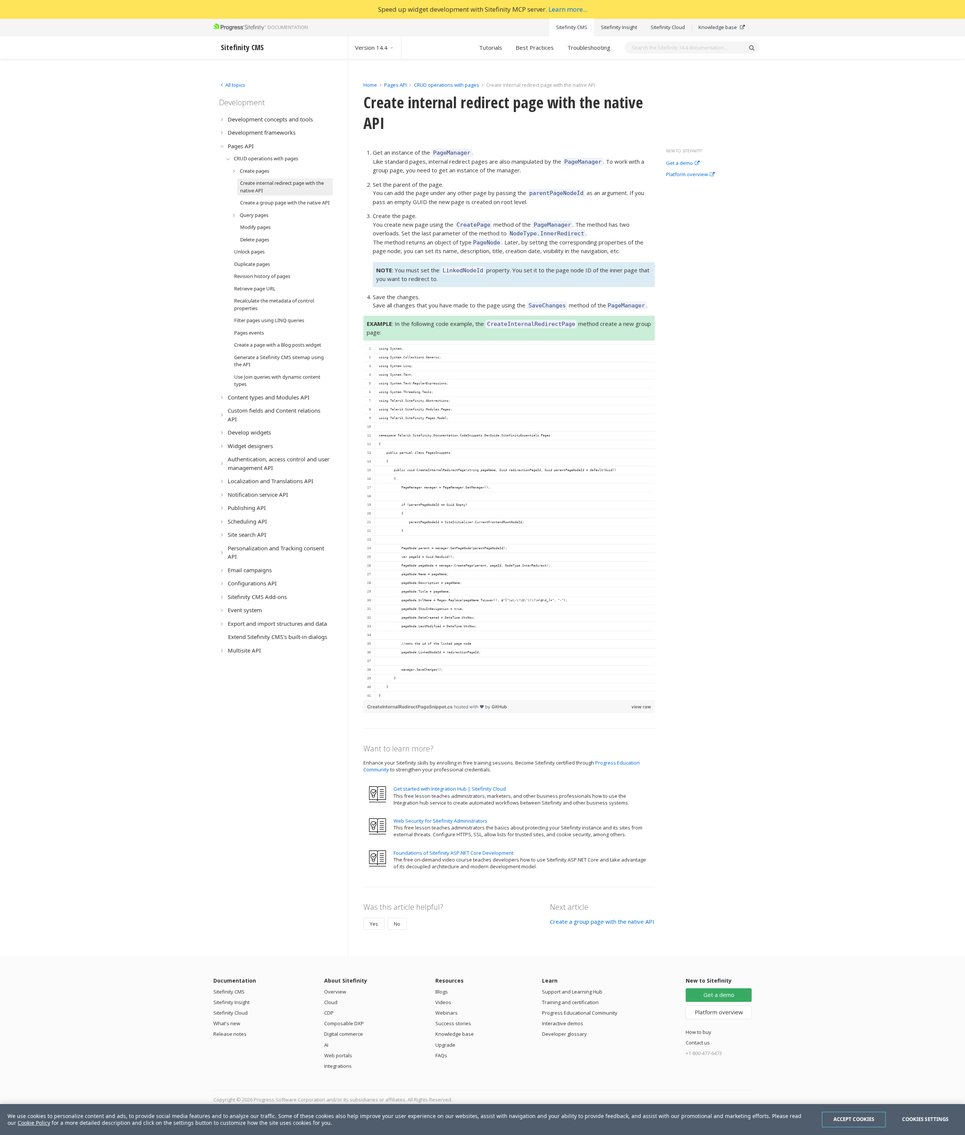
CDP (329, 1012)
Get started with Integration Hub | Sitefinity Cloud (450, 788)
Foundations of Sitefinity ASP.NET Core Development (453, 852)
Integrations (338, 1066)
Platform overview (687, 175)
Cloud (330, 1002)
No (397, 923)
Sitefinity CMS (571, 27)
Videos (443, 1002)
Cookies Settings (925, 1119)
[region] (509, 522)
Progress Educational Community (579, 1012)
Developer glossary (564, 1034)
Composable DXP (344, 1023)
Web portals (338, 1055)
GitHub (499, 707)
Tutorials (490, 47)
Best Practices (535, 47)
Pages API (395, 84)
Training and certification (570, 1002)
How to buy (698, 1032)
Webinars (446, 1012)
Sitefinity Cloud (668, 27)
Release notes (230, 1034)
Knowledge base (718, 27)
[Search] (752, 47)
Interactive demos (562, 1023)
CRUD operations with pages (446, 84)
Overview (335, 991)
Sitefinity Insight (619, 27)
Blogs (441, 991)
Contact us (698, 1042)
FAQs (441, 1055)
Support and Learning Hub (572, 991)
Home (370, 84)
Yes (374, 923)
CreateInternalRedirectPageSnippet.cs (410, 707)
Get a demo (679, 163)
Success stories (453, 1023)
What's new (226, 1023)
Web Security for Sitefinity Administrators (440, 820)
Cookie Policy (34, 1122)
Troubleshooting (588, 47)
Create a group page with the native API (602, 921)
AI (326, 1044)
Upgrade (445, 1044)
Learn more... (567, 9)
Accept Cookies (854, 1119)
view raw (641, 707)
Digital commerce (343, 1034)
